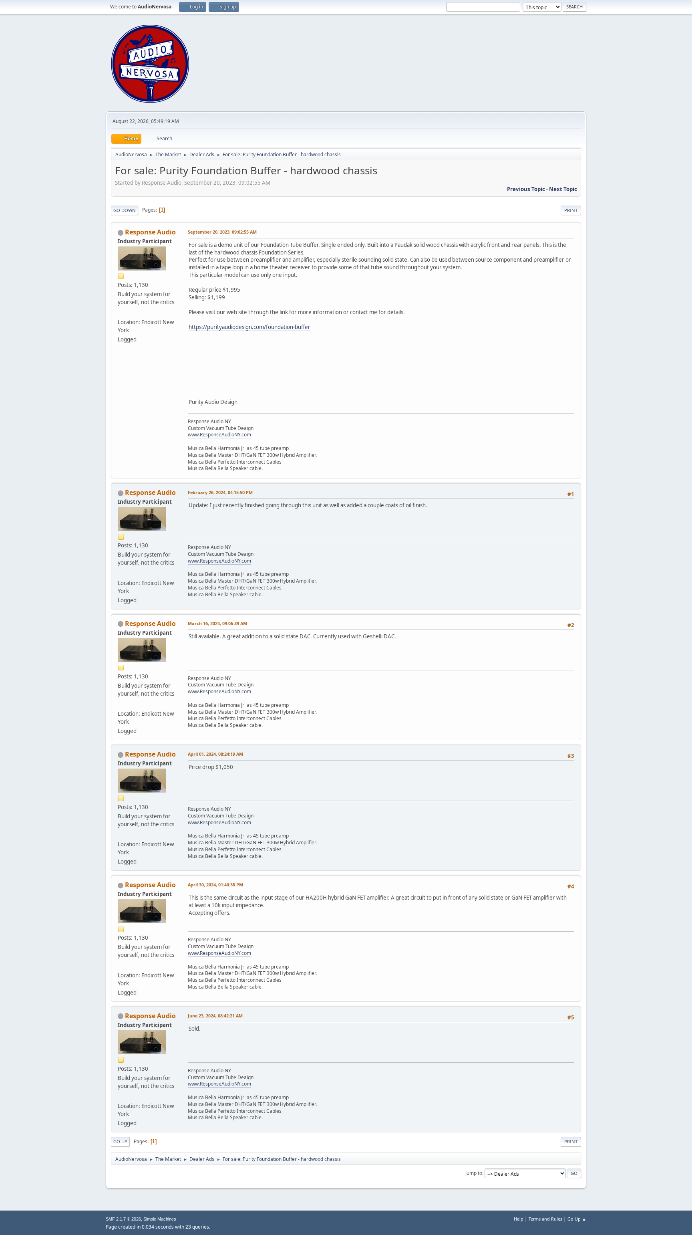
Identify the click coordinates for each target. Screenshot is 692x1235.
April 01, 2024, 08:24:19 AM (215, 754)
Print (570, 210)
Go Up (120, 1141)
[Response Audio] (121, 312)
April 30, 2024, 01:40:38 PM (215, 885)
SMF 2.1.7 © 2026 (123, 1219)
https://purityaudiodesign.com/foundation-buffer (249, 327)
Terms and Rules (545, 1219)
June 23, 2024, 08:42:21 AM (215, 1016)
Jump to (473, 1172)
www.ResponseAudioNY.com (219, 434)
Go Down (124, 210)
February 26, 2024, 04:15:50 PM (220, 492)
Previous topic (526, 189)
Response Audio (150, 232)
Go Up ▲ (576, 1219)
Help (518, 1219)
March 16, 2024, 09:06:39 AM (217, 623)
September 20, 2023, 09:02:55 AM (222, 232)
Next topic (563, 189)
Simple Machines (159, 1219)
